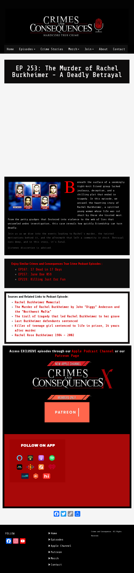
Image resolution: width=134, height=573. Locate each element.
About (103, 49)
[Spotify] (53, 458)
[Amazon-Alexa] (21, 458)
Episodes (26, 49)
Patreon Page (67, 356)
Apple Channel (61, 545)
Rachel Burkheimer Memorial (37, 302)
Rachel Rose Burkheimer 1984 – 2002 (44, 335)
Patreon (56, 552)
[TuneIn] (26, 476)
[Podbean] (32, 458)
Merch (72, 49)
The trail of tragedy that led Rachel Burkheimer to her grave (67, 316)
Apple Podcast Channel (93, 351)
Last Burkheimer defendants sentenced (46, 321)
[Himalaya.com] (48, 476)
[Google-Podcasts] (32, 467)
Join (87, 49)
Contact (119, 49)
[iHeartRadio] (53, 467)
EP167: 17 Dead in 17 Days (40, 269)
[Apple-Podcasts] (43, 458)
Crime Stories (51, 49)
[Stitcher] (21, 467)
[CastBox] (37, 476)
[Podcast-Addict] (43, 467)
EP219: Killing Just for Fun (41, 279)
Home (10, 49)
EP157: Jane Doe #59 (34, 274)
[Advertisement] (67, 109)
